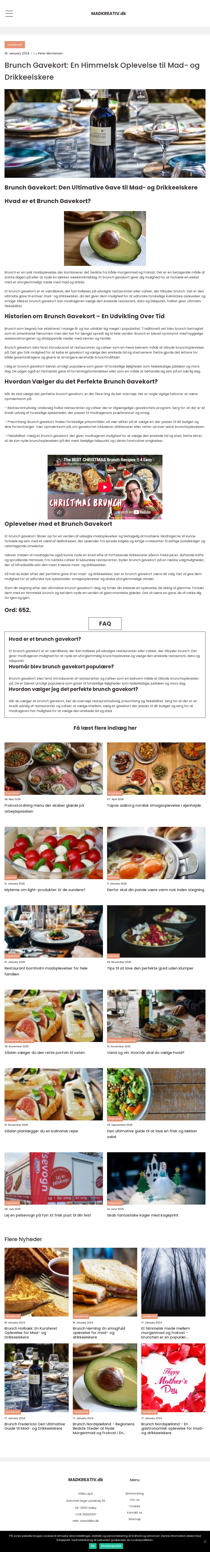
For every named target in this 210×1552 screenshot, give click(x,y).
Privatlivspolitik (111, 1546)
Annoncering (135, 1493)
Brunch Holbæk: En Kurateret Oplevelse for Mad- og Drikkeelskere (31, 1332)
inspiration (12, 793)
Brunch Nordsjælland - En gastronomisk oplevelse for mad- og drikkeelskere (172, 1428)
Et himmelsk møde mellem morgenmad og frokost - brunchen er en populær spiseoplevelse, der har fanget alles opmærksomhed (169, 1332)
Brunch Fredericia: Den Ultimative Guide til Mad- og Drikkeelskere (35, 1426)
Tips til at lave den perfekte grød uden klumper (150, 968)
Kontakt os (134, 1513)
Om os (134, 1500)
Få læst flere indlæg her (105, 728)
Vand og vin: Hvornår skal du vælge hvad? (145, 1052)
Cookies (134, 1506)
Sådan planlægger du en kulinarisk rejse (41, 1131)
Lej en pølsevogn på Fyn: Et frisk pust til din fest (48, 1215)
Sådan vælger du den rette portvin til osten (45, 1052)
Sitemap (135, 1519)
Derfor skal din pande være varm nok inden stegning (155, 889)
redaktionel (15, 44)
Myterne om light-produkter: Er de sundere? (45, 889)
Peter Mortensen (50, 53)
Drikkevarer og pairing (19, 1040)
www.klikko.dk (89, 1521)
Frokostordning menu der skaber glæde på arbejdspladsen (44, 808)
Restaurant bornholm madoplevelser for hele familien (46, 971)
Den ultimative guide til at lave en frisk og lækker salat (152, 1134)
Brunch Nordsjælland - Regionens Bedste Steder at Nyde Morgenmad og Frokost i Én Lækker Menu (104, 1428)
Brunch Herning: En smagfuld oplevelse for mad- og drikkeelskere (99, 1332)
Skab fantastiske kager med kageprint (142, 1215)
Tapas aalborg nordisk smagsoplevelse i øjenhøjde (154, 805)
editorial (11, 877)
